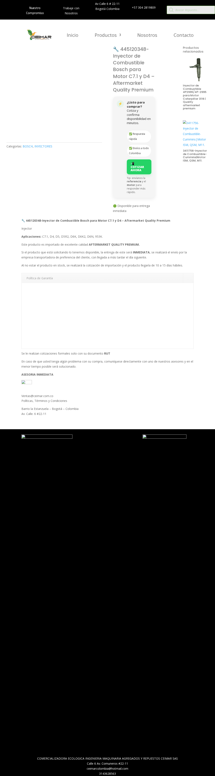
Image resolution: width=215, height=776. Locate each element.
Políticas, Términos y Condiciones (44, 401)
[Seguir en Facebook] (108, 448)
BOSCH (28, 146)
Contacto (184, 35)
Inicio (72, 35)
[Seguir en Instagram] (117, 448)
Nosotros (147, 35)
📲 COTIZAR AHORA (137, 167)
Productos (106, 35)
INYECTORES (43, 146)
